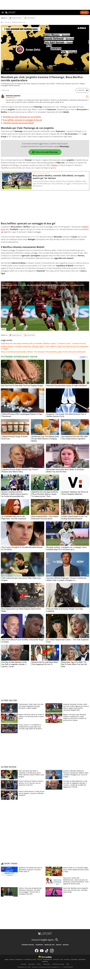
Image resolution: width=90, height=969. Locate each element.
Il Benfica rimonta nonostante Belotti (18, 123)
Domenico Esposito (13, 96)
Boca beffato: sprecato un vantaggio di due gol (22, 120)
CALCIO (7, 22)
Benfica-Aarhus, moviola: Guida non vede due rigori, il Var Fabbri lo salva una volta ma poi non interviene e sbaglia (44, 347)
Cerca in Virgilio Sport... (43, 939)
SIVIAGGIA (67, 959)
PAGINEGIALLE (19, 959)
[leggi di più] (87, 97)
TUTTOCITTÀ (56, 959)
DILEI (61, 959)
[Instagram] (52, 952)
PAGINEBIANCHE (47, 959)
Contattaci (39, 945)
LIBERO (6, 959)
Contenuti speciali (28, 945)
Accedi (84, 12)
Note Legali (32, 964)
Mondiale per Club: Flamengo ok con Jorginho (22, 117)
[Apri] (2, 12)
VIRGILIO (12, 959)
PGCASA (39, 959)
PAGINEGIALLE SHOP (30, 959)
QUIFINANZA (74, 959)
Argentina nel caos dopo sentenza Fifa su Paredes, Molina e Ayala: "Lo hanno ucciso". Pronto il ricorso (43, 343)
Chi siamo (23, 964)
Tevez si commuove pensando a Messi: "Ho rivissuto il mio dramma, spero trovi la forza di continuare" (43, 352)
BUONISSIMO (82, 959)
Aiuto (67, 964)
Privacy (39, 964)
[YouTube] (41, 952)
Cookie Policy (46, 964)
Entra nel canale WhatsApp (46, 152)
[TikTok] (47, 952)
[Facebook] (36, 952)
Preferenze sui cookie (58, 964)
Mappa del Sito (50, 945)
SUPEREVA (45, 961)
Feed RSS (58, 945)
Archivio (66, 945)
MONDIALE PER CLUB (18, 22)
